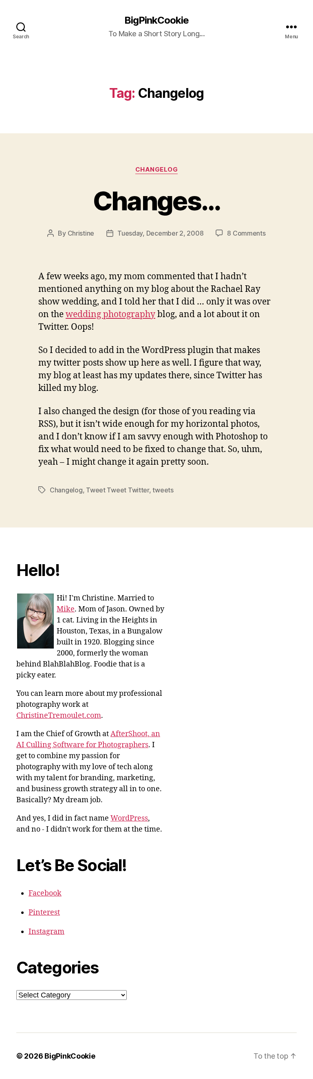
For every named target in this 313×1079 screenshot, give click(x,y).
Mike (66, 609)
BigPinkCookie (156, 20)
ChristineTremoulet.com (58, 715)
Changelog (156, 169)
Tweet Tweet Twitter (117, 490)
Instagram (46, 931)
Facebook (45, 893)
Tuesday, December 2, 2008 (160, 233)
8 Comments (246, 233)
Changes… (156, 200)
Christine (81, 233)
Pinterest (44, 912)
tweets (162, 490)
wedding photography (110, 314)
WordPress (129, 818)
